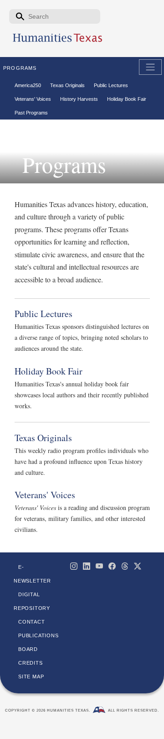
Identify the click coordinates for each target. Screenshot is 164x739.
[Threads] (124, 566)
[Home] (57, 41)
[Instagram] (73, 566)
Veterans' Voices (45, 495)
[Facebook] (112, 566)
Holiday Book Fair (48, 371)
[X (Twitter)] (137, 566)
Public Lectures (43, 313)
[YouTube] (99, 566)
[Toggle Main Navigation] (150, 67)
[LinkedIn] (86, 566)
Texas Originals (43, 438)
